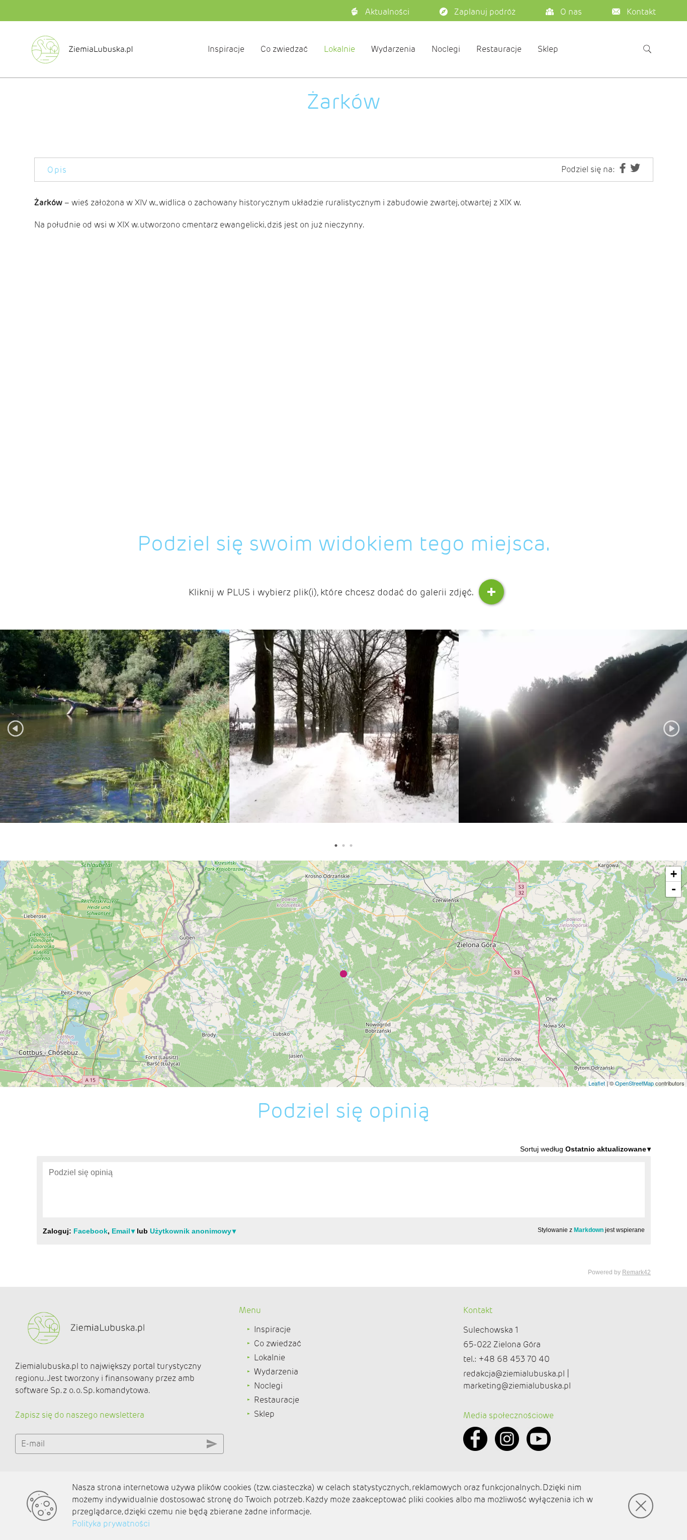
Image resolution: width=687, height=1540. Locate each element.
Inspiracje (226, 49)
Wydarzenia (393, 49)
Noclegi (446, 49)
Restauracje (499, 49)
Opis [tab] (57, 170)
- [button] (673, 889)
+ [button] (673, 874)
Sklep (548, 49)
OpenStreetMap (634, 1083)
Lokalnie (339, 49)
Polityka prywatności (111, 1523)
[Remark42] (344, 1210)
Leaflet (596, 1083)
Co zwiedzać (284, 49)
